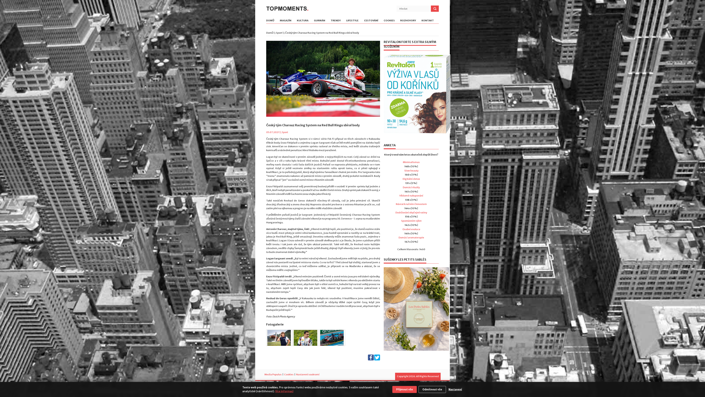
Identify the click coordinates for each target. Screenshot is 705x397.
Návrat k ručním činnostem (411, 204)
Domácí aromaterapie (411, 237)
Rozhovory (408, 20)
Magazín (285, 20)
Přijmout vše (404, 389)
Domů (270, 20)
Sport (279, 32)
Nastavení (455, 389)
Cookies (389, 20)
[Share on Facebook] (371, 359)
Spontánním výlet (411, 220)
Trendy (336, 20)
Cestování (371, 20)
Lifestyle (352, 20)
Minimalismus (411, 162)
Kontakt (428, 20)
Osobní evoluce (411, 229)
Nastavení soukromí (307, 374)
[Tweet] (377, 359)
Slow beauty (411, 170)
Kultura (302, 20)
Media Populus (273, 374)
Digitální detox (411, 178)
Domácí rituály (411, 187)
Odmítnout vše (432, 389)
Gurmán (319, 20)
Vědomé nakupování (411, 195)
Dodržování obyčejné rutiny (411, 212)
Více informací (284, 391)
